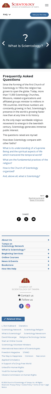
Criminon (29, 356)
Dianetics (23, 326)
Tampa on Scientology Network (13, 244)
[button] (3, 44)
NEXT (42, 196)
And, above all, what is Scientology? (21, 176)
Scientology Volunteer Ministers (16, 345)
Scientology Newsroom (35, 333)
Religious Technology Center (33, 337)
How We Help (9, 268)
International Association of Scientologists (21, 348)
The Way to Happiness (12, 356)
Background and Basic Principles (36, 199)
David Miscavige (9, 337)
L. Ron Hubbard (9, 326)
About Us (7, 240)
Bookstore (7, 265)
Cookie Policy (27, 385)
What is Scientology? (13, 249)
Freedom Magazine (11, 352)
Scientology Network (11, 330)
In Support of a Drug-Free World (16, 364)
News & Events (10, 261)
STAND (26, 352)
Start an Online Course (12, 341)
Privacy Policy (15, 385)
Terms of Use (38, 385)
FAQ (5, 14)
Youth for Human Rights (12, 371)
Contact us (26, 295)
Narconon (40, 356)
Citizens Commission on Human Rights (19, 375)
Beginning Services (12, 253)
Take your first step (39, 15)
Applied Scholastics (11, 360)
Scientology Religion (33, 330)
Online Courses (10, 257)
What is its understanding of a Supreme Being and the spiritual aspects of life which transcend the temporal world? (24, 151)
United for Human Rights (13, 367)
